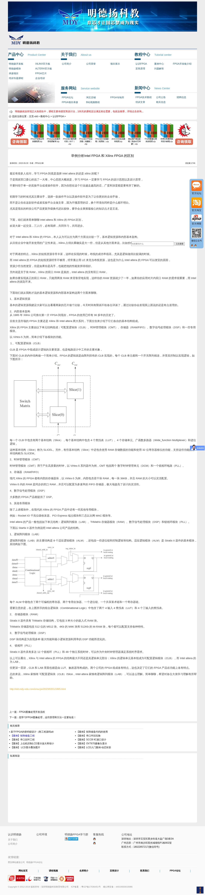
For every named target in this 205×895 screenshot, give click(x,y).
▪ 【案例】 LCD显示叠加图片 (24, 747)
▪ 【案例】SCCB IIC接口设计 (90, 739)
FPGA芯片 (41, 73)
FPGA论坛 (67, 97)
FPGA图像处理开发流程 (32, 712)
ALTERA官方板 (43, 68)
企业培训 (40, 78)
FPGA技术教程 (144, 97)
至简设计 (114, 871)
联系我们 (144, 871)
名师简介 (83, 871)
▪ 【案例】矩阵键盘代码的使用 (91, 731)
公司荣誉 (91, 64)
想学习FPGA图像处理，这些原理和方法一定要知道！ (47, 717)
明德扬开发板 (16, 64)
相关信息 (161, 102)
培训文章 (140, 102)
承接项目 (13, 73)
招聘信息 (181, 97)
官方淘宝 (196, 210)
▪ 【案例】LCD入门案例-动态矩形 (93, 747)
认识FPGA (141, 64)
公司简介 (66, 64)
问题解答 (159, 68)
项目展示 (115, 64)
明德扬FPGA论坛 (34, 862)
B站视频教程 (93, 102)
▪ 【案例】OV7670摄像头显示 (91, 743)
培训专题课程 (16, 78)
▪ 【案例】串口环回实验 (88, 735)
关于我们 (13, 839)
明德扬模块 (15, 68)
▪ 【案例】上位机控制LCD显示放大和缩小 (31, 743)
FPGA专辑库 (117, 97)
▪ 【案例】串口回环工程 (22, 739)
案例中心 (159, 64)
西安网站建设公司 (16, 862)
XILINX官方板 (42, 64)
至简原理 (140, 68)
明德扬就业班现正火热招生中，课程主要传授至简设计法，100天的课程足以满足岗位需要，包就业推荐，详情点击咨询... (79, 111)
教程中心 (45, 116)
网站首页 (23, 871)
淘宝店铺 (91, 97)
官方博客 (196, 223)
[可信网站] (66, 877)
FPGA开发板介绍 (182, 64)
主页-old (33, 116)
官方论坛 (196, 193)
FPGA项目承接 (70, 102)
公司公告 (161, 97)
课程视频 (53, 871)
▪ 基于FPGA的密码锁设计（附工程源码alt (31, 731)
